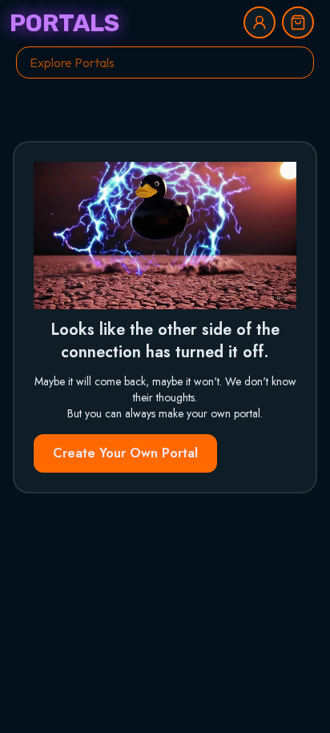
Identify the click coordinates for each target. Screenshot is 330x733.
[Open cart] (298, 22)
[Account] (259, 22)
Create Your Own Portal (125, 453)
